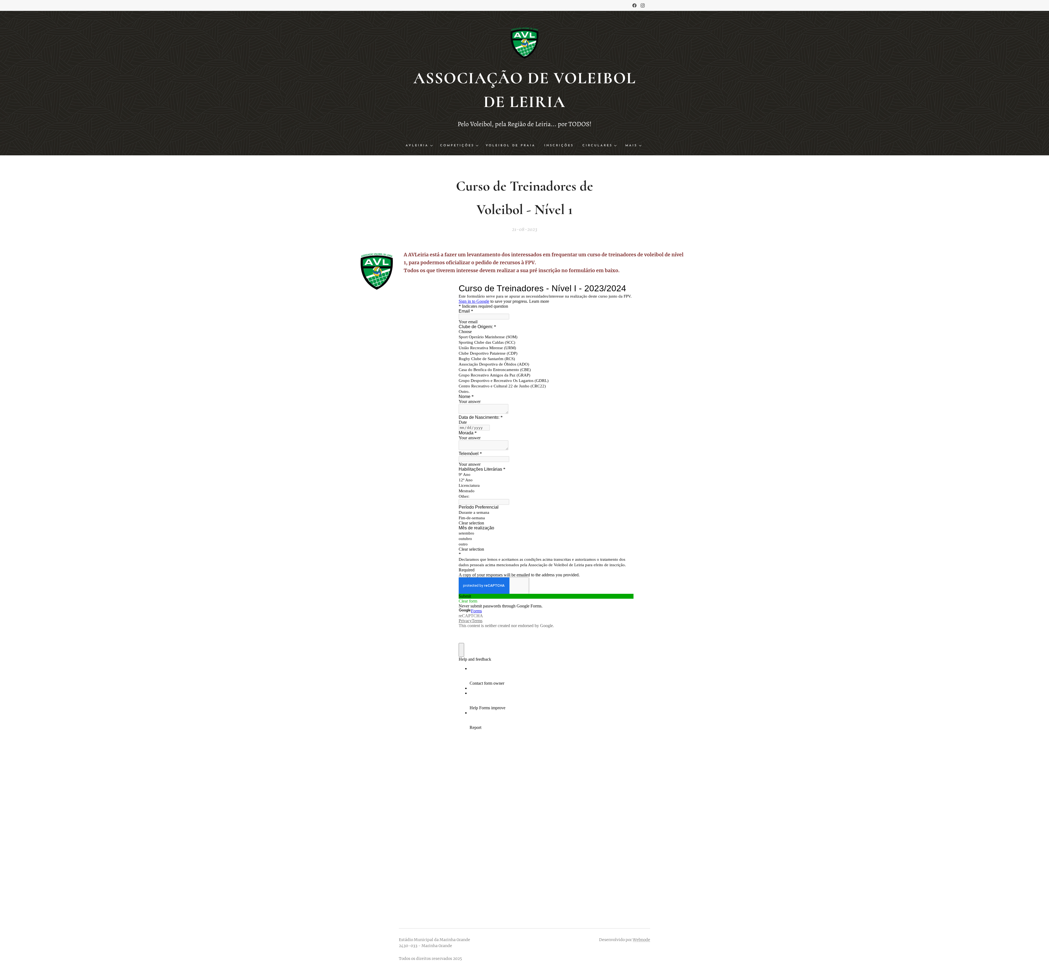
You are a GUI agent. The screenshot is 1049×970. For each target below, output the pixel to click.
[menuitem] (421, 146)
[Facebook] (634, 5)
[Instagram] (642, 5)
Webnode (641, 939)
